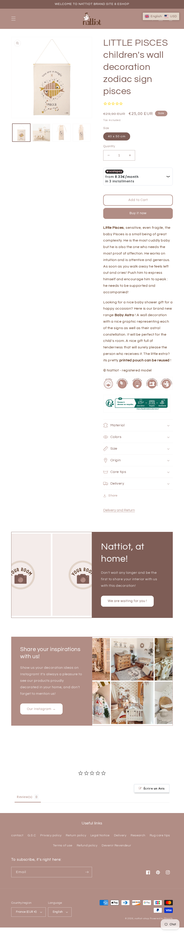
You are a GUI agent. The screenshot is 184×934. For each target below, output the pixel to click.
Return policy (76, 835)
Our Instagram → (41, 709)
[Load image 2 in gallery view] (41, 133)
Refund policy (87, 845)
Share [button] (113, 495)
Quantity (109, 146)
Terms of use (62, 845)
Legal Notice (100, 835)
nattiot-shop (142, 918)
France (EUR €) (26, 911)
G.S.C (32, 835)
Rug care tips (160, 835)
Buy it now (138, 213)
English (58, 911)
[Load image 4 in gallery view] (82, 133)
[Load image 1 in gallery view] (21, 133)
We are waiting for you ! (127, 601)
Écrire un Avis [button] (154, 788)
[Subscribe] (87, 872)
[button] (13, 19)
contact (17, 835)
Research (138, 835)
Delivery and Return (119, 510)
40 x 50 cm (116, 136)
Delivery (120, 835)
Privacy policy (50, 835)
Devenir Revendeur (116, 845)
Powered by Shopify (161, 918)
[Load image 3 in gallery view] (61, 133)
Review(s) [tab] (24, 797)
